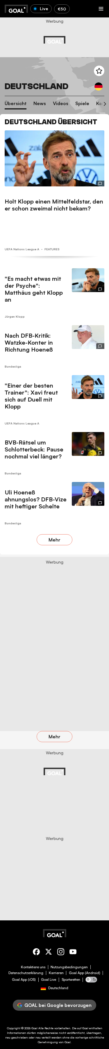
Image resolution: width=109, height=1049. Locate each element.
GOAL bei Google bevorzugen (58, 1005)
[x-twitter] (48, 952)
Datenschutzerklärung (25, 973)
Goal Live (48, 980)
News (39, 103)
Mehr (54, 540)
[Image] (54, 158)
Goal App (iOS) (24, 980)
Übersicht (15, 103)
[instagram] (60, 952)
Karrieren (56, 973)
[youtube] (73, 952)
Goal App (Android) (84, 973)
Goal (34, 1028)
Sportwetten (71, 980)
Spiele (82, 103)
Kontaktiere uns (33, 967)
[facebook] (36, 952)
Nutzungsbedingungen (69, 967)
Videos (60, 103)
